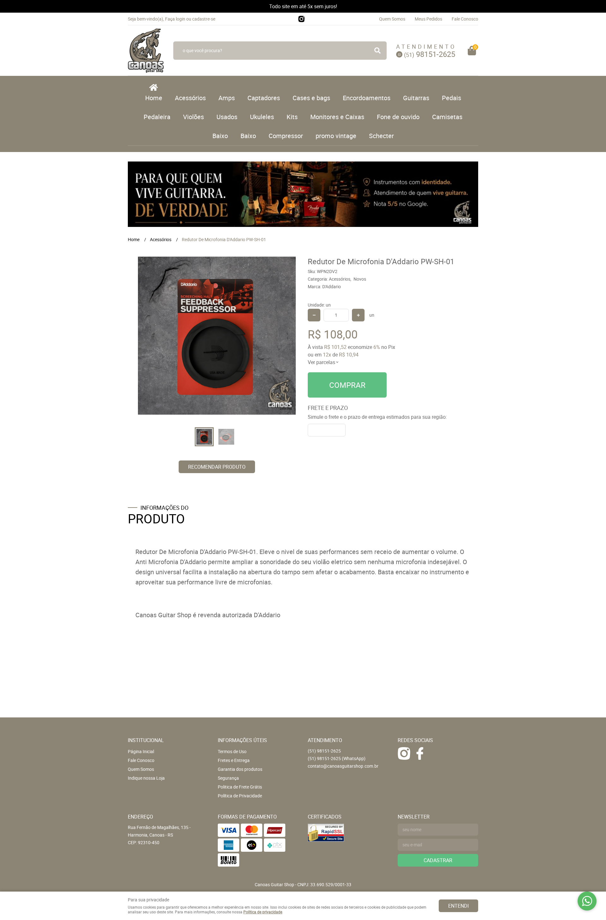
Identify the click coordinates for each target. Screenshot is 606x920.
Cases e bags (311, 98)
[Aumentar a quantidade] (358, 315)
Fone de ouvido (398, 117)
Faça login (175, 19)
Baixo (220, 135)
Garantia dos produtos (240, 769)
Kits (292, 117)
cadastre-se (203, 19)
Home (153, 98)
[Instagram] (301, 19)
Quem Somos (392, 19)
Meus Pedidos (428, 19)
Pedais (451, 98)
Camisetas (447, 117)
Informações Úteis (242, 740)
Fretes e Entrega (234, 760)
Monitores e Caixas (337, 117)
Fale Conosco (465, 19)
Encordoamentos (366, 98)
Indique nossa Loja (146, 778)
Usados (227, 117)
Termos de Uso (232, 751)
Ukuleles (262, 117)
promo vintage (336, 135)
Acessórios (190, 98)
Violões (193, 117)
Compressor (286, 135)
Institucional (146, 740)
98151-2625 (429, 54)
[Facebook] (419, 753)
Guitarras (416, 98)
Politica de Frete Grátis (240, 787)
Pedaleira (157, 117)
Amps (226, 98)
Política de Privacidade (240, 796)
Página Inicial (141, 751)
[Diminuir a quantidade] (314, 315)
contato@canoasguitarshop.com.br (343, 766)
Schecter (381, 135)
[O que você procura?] (377, 50)
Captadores (263, 98)
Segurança (228, 778)
